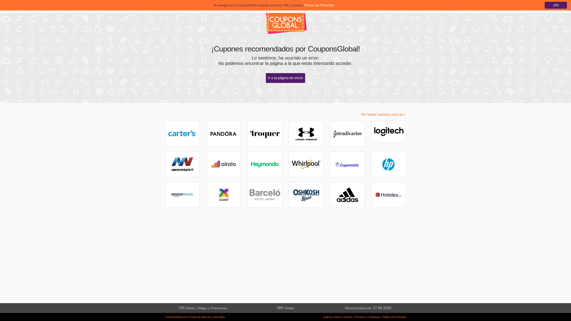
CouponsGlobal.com (176, 317)
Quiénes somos (332, 317)
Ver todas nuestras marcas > (383, 114)
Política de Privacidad (394, 317)
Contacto (347, 317)
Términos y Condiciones (367, 317)
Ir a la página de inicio (285, 78)
